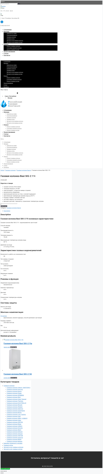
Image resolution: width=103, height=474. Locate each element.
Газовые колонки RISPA (14, 439)
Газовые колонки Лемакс (15, 407)
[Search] (18, 3)
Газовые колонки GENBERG (15, 395)
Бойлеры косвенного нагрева (13, 443)
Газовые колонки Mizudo (14, 405)
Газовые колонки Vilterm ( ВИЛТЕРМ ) (18, 387)
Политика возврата (12, 35)
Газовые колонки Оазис (14, 393)
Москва (10, 98)
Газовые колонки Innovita (15, 428)
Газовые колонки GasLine (15, 389)
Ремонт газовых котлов (13, 49)
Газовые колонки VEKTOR (15, 435)
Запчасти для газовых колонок (15, 40)
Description (7, 211)
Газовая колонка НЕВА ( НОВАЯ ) (17, 418)
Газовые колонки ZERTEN (15, 422)
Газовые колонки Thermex (15, 401)
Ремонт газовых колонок (13, 46)
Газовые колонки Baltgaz (14, 441)
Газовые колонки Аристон (15, 408)
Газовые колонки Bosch (14, 412)
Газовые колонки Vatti (14, 416)
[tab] (38, 211)
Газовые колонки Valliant (14, 426)
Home (2, 170)
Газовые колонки (11, 37)
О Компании (8, 29)
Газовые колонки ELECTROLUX (16, 403)
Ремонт (6, 44)
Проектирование (9, 51)
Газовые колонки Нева (14, 420)
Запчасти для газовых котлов (14, 42)
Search (3, 1)
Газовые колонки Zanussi (15, 434)
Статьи (6, 53)
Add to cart (4, 206)
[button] (30, 58)
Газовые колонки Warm (14, 430)
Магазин (6, 31)
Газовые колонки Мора (14, 424)
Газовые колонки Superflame (16, 410)
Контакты (7, 55)
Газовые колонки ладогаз (15, 437)
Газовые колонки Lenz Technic (16, 414)
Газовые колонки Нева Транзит (16, 399)
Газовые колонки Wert (14, 397)
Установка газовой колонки (14, 48)
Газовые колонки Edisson (15, 432)
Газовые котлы (11, 38)
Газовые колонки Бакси (24, 170)
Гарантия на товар (12, 33)
